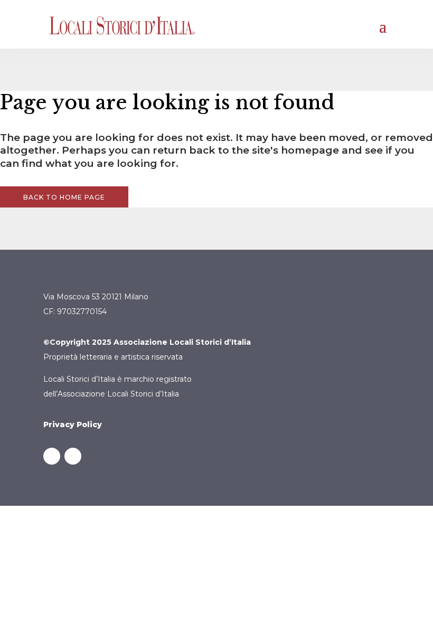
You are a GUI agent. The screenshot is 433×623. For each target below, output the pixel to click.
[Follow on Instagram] (72, 456)
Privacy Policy (72, 424)
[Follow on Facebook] (51, 456)
